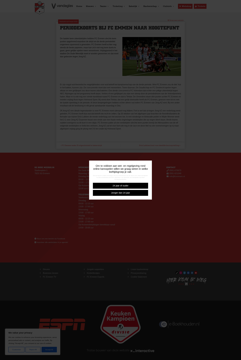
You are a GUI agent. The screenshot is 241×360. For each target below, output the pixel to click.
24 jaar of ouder (120, 185)
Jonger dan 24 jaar (120, 193)
